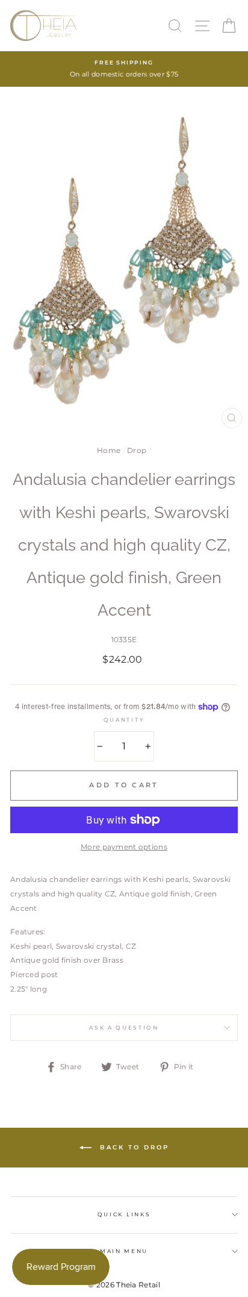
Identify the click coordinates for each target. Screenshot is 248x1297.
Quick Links (124, 1214)
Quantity (124, 719)
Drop (136, 450)
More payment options (124, 846)
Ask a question (124, 1027)
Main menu (124, 1251)
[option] (124, 69)
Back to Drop (132, 1147)
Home (108, 450)
